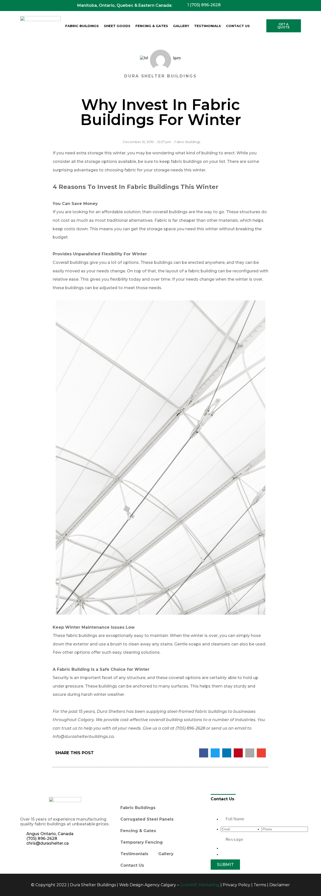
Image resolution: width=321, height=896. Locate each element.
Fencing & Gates (151, 26)
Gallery (181, 26)
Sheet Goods (117, 26)
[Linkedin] (40, 857)
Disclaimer (279, 884)
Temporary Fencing (141, 842)
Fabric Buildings (82, 26)
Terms (260, 884)
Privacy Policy (236, 884)
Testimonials (207, 26)
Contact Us (238, 26)
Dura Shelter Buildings (93, 884)
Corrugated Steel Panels (147, 819)
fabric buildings (186, 161)
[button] (203, 752)
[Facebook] (26, 857)
